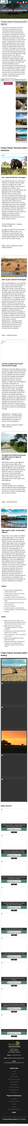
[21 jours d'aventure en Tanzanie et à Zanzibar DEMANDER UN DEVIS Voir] (14, 1014)
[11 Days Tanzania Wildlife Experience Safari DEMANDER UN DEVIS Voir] (14, 938)
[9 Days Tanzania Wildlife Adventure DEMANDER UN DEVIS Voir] (14, 913)
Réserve (8, 83)
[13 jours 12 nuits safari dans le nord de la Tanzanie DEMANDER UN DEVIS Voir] (14, 962)
